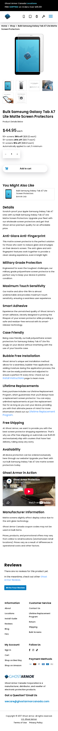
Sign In (8, 650)
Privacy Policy (35, 722)
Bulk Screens (35, 632)
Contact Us (34, 608)
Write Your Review (15, 587)
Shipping (33, 627)
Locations (32, 3)
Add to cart (25, 168)
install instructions (13, 378)
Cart (7, 655)
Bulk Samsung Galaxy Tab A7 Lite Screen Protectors (31, 192)
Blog (7, 629)
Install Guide (11, 618)
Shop (12, 26)
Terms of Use (20, 722)
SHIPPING (13, 7)
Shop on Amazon (13, 665)
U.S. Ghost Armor (29, 719)
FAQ (7, 634)
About (8, 608)
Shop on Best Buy (13, 660)
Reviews (9, 623)
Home (4, 26)
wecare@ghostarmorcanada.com (27, 701)
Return (32, 621)
